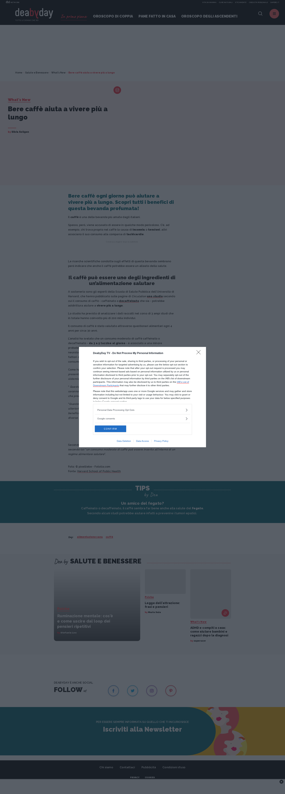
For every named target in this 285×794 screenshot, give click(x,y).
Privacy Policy (161, 441)
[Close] (199, 353)
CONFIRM (110, 428)
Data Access (142, 441)
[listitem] (142, 410)
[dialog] (142, 397)
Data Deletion (124, 441)
